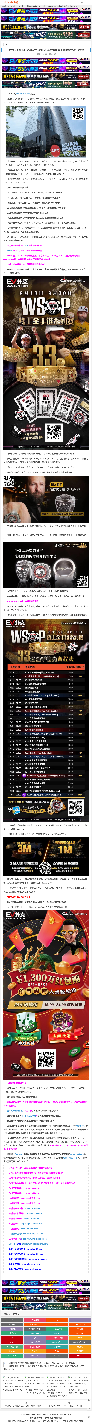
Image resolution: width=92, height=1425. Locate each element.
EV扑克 (57, 1324)
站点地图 (53, 1414)
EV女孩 (12, 1324)
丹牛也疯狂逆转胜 (28, 1116)
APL (12, 1320)
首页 (6, 6)
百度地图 (60, 1414)
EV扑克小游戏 (15, 1234)
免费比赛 (12, 1351)
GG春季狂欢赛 (57, 1338)
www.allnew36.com (34, 1249)
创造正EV (79, 1351)
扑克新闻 (12, 6)
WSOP (26, 246)
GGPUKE (12, 1338)
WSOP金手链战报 (80, 1342)
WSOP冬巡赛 (35, 1342)
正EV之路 (79, 1355)
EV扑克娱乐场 (80, 1324)
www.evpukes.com (29, 1229)
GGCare (57, 1333)
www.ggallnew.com (33, 1269)
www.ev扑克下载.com (30, 1203)
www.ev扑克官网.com (30, 1198)
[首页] (89, 1400)
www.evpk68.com (31, 1219)
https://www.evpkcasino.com (34, 1239)
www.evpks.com (32, 1188)
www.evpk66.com (32, 1208)
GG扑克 (12, 1244)
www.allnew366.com (35, 1254)
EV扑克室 (12, 1329)
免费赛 (34, 1351)
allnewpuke (58, 1363)
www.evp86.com (23, 94)
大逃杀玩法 (12, 1355)
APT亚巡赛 (35, 1320)
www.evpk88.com (34, 1213)
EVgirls (57, 1320)
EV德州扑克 (34, 1324)
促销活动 (80, 1347)
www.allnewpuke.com (37, 1259)
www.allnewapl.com (31, 1264)
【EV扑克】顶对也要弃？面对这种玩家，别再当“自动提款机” (13, 1390)
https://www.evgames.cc (32, 1234)
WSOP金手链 (57, 1342)
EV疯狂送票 (57, 1329)
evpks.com (80, 1320)
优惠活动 (57, 1347)
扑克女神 (57, 1355)
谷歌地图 (67, 1414)
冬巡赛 (57, 1351)
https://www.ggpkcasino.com (35, 1244)
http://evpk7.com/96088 (75, 1145)
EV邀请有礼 (12, 1333)
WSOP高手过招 (12, 1347)
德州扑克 (80, 1126)
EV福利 (80, 1329)
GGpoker (79, 1333)
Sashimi (18, 1154)
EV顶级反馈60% (35, 1333)
